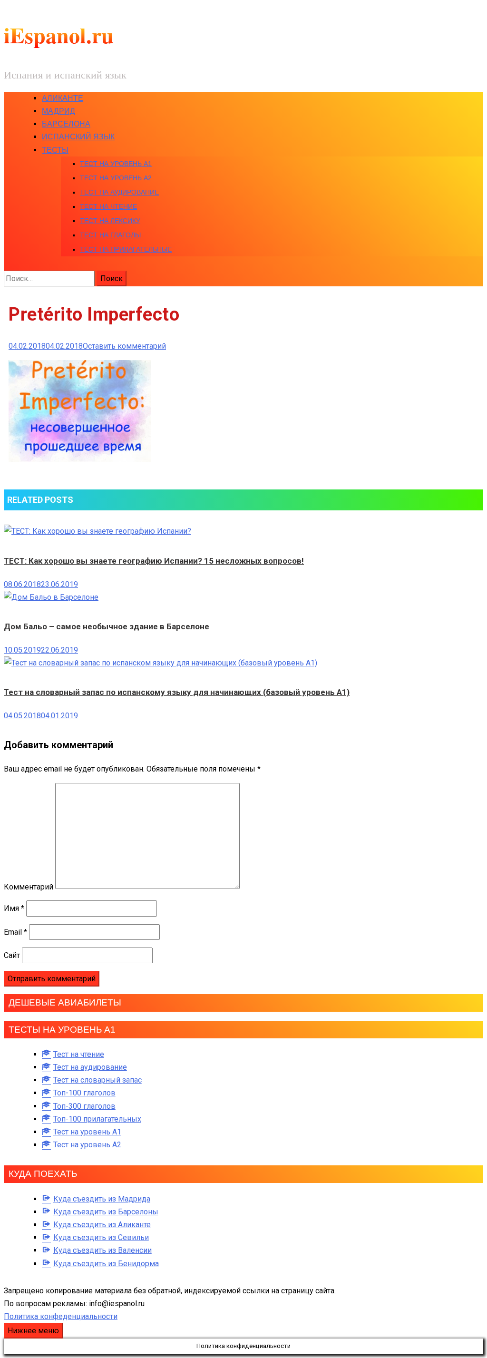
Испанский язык (78, 137)
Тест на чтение (108, 206)
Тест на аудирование (119, 192)
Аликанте (62, 98)
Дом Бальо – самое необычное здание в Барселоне (106, 626)
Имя (14, 908)
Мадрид (58, 111)
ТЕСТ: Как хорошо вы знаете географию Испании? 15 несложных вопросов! (154, 561)
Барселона (66, 124)
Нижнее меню (33, 1330)
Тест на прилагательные (126, 249)
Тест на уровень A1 (116, 163)
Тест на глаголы (110, 235)
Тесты (55, 150)
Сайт (12, 955)
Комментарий (28, 886)
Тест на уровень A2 (116, 178)
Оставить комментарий (124, 346)
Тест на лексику (110, 221)
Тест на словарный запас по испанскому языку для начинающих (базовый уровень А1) (177, 692)
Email (15, 932)
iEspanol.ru (59, 35)
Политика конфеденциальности (60, 1316)
